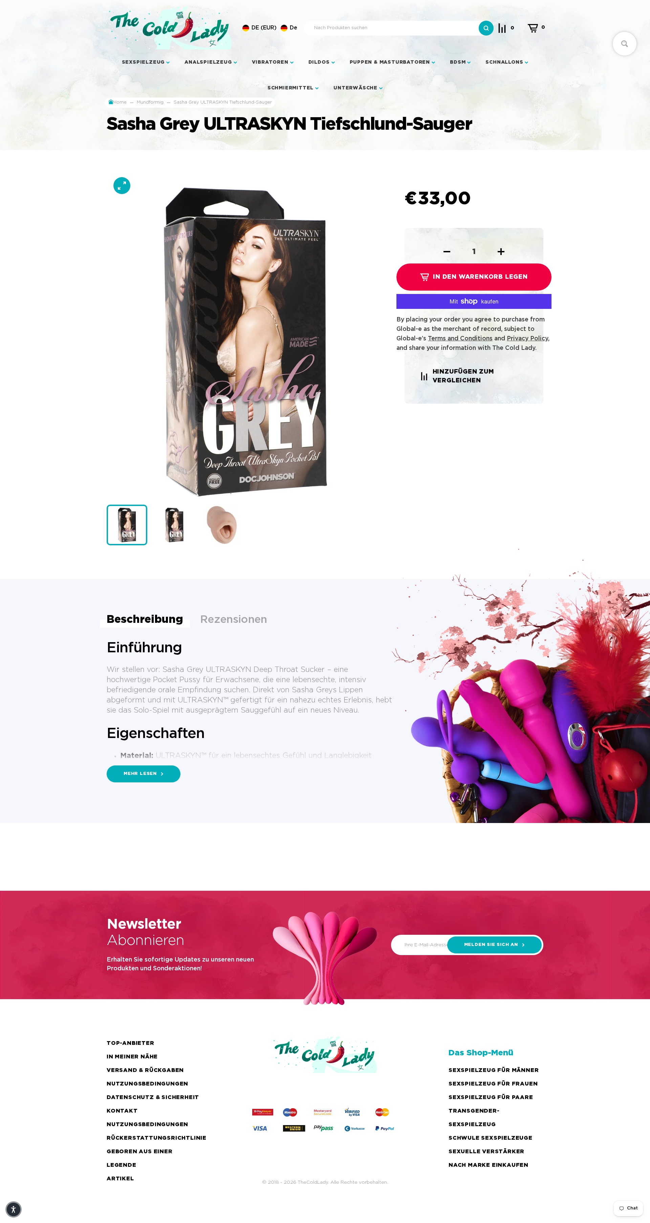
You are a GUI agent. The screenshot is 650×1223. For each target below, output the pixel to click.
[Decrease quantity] (446, 251)
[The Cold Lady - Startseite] (170, 28)
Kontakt (122, 1111)
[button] (270, 28)
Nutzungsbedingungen (147, 1084)
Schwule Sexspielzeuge (491, 1138)
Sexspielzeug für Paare (491, 1097)
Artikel (120, 1178)
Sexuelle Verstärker (486, 1151)
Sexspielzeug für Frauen (493, 1084)
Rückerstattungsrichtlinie (157, 1138)
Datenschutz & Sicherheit (153, 1097)
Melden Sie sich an (491, 945)
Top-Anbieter (130, 1043)
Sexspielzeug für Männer (494, 1070)
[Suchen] (486, 28)
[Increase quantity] (501, 251)
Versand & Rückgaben (145, 1070)
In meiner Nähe (132, 1056)
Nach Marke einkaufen (488, 1165)
